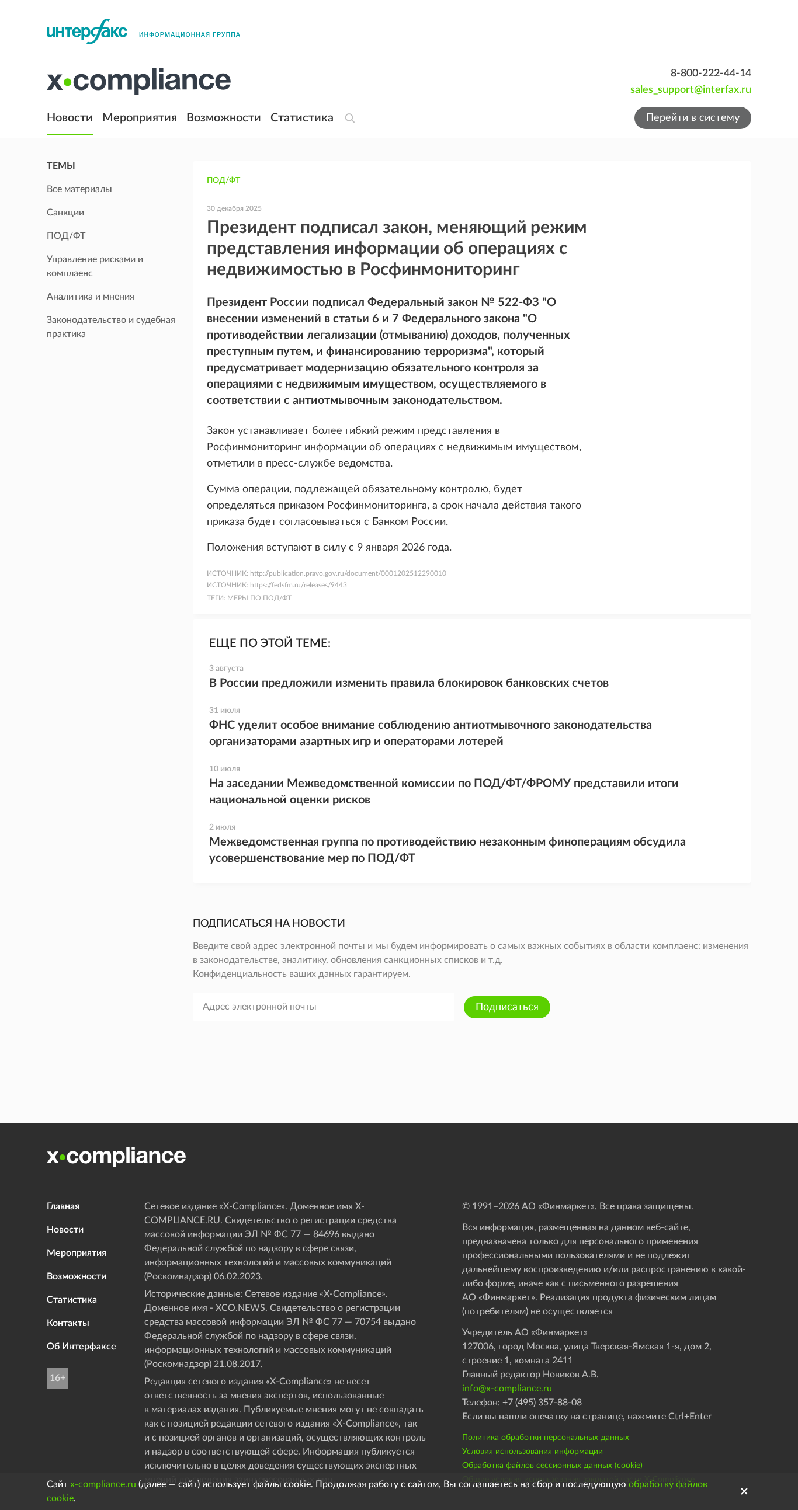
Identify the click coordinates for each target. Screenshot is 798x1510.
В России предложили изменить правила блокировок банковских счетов (409, 683)
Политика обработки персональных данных (545, 1438)
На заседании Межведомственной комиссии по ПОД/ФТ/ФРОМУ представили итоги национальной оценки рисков (444, 792)
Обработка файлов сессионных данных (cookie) (552, 1466)
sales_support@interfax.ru (690, 90)
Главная (63, 1206)
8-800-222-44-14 (711, 73)
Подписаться (507, 1007)
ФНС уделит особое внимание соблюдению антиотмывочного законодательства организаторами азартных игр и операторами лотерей (430, 733)
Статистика (302, 118)
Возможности (223, 118)
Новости (70, 118)
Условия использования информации (532, 1452)
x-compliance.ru (103, 1484)
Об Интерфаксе (81, 1346)
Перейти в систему (693, 118)
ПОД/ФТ (223, 180)
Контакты (68, 1323)
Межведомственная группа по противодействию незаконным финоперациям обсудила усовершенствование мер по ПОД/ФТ (447, 850)
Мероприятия (139, 118)
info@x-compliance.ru (507, 1388)
